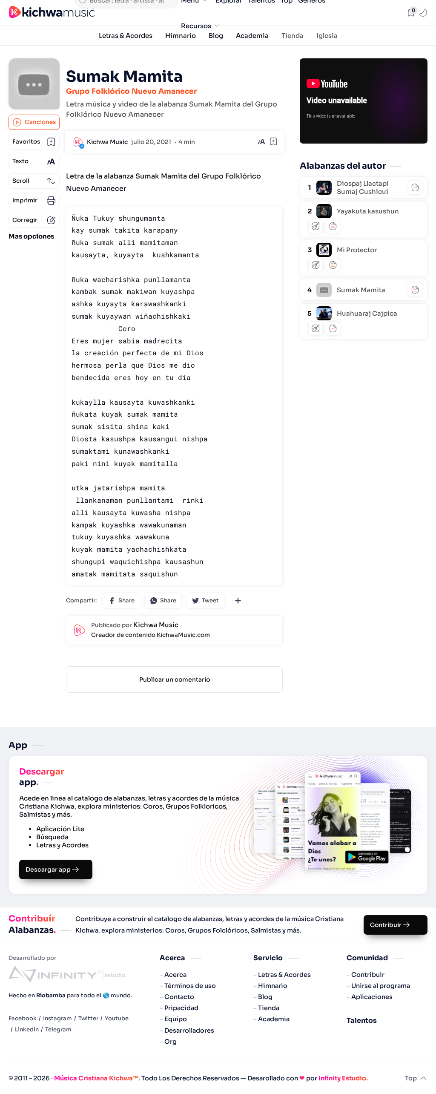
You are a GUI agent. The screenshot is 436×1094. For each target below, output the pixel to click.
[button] (424, 13)
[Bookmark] (273, 141)
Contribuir (386, 925)
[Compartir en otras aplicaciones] (238, 600)
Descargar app (48, 869)
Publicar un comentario (174, 679)
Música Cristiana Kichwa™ (96, 1078)
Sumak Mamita (361, 290)
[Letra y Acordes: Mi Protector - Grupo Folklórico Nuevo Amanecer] (324, 247)
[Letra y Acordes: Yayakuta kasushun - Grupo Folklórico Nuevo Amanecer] (324, 208)
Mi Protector (357, 250)
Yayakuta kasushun (368, 211)
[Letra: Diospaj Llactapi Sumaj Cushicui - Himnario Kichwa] (324, 185)
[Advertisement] (363, 398)
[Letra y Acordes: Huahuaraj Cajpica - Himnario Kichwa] (324, 310)
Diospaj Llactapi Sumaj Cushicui (363, 187)
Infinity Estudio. (343, 1078)
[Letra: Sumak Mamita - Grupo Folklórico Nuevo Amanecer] (324, 287)
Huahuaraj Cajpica (367, 313)
